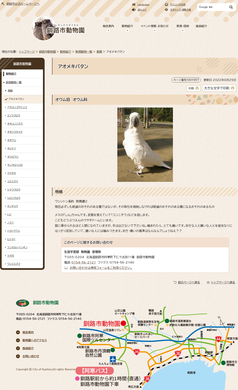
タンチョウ (12, 206)
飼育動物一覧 (83, 51)
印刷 (191, 88)
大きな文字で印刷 (216, 88)
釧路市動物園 (47, 51)
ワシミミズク (13, 264)
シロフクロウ (13, 198)
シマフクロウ (13, 189)
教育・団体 (182, 26)
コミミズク (12, 181)
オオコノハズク (15, 124)
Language (143, 4)
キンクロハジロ (15, 165)
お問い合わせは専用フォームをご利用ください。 (101, 267)
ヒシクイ (11, 239)
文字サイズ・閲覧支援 (180, 10)
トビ (9, 214)
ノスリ (10, 223)
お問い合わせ (30, 356)
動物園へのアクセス (34, 340)
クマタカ (11, 173)
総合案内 (108, 26)
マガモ (10, 256)
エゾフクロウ (13, 115)
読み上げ (142, 10)
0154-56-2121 (84, 262)
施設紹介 (201, 26)
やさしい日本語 (177, 4)
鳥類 (99, 51)
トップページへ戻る (223, 282)
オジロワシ (12, 157)
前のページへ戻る (189, 282)
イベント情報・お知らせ (155, 26)
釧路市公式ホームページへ (23, 3)
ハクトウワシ (13, 231)
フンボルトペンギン (17, 247)
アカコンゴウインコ (17, 107)
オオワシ (11, 140)
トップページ (27, 51)
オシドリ (11, 148)
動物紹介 (127, 26)
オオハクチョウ (14, 132)
